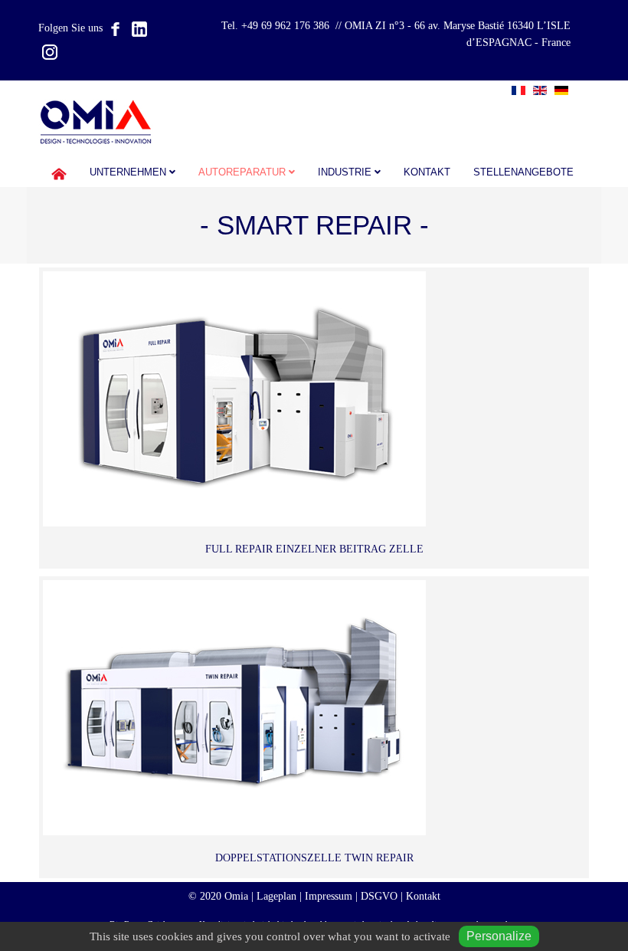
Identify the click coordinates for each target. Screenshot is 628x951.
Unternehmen (128, 172)
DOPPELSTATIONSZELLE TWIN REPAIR (314, 858)
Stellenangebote (523, 172)
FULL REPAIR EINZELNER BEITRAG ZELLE (314, 549)
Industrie (344, 172)
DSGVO (379, 896)
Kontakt (427, 172)
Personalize (499, 936)
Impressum (328, 896)
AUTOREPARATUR (242, 172)
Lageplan (276, 896)
